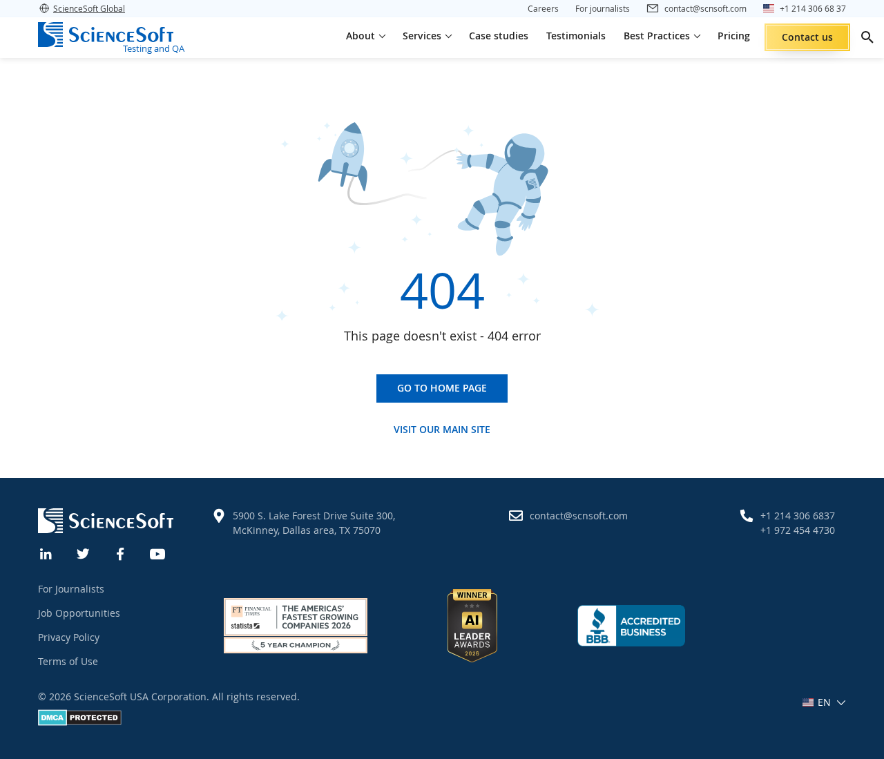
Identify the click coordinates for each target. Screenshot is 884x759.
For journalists (602, 8)
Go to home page (442, 387)
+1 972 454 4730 (797, 530)
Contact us (807, 37)
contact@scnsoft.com (579, 515)
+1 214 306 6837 (797, 515)
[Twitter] (83, 552)
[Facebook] (121, 552)
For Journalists (71, 588)
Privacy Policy (68, 637)
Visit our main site (442, 429)
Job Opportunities (79, 612)
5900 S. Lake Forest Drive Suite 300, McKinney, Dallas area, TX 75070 (314, 523)
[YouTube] (158, 552)
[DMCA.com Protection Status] (80, 722)
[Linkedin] (46, 552)
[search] (867, 37)
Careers (543, 8)
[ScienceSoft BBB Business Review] (631, 625)
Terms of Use (68, 661)
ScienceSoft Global (89, 8)
